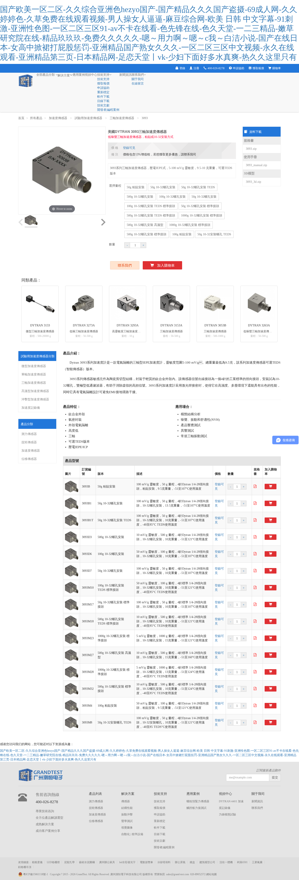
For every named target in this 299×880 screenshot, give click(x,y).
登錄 (182, 68)
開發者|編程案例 (108, 109)
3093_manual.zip (256, 165)
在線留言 (138, 83)
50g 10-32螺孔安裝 (162, 187)
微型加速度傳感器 (33, 366)
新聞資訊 (125, 74)
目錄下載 (103, 101)
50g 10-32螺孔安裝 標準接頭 (200, 206)
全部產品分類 (46, 74)
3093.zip (251, 148)
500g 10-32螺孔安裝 (140, 196)
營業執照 (159, 874)
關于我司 (138, 79)
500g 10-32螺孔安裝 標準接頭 (146, 234)
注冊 (196, 68)
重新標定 (103, 92)
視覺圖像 (127, 827)
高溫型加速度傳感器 (35, 391)
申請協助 (238, 68)
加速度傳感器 (58, 118)
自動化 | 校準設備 (132, 834)
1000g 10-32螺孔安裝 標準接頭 (201, 215)
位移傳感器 (29, 459)
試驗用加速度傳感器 (89, 118)
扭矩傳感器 (29, 442)
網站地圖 (211, 874)
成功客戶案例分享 (48, 830)
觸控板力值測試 (196, 808)
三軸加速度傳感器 (122, 118)
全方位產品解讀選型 (49, 817)
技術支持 (103, 74)
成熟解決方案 (45, 824)
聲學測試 (127, 821)
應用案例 (79, 74)
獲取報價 (258, 68)
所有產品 (36, 118)
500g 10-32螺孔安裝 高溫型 (145, 225)
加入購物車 (166, 265)
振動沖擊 (127, 814)
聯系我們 (138, 74)
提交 (275, 777)
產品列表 (95, 794)
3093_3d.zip (253, 181)
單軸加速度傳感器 (33, 374)
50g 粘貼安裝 (135, 187)
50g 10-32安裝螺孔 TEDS (214, 234)
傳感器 (125, 801)
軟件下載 (103, 96)
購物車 (276, 68)
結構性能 (127, 808)
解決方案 (64, 75)
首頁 (21, 118)
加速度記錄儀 (30, 407)
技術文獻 (103, 105)
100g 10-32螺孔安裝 (172, 196)
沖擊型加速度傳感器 (35, 399)
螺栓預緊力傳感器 (197, 801)
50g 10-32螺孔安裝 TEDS (198, 187)
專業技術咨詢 (45, 811)
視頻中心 (91, 74)
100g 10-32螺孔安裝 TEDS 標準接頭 (151, 206)
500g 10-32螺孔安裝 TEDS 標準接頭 (151, 215)
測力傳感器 (29, 434)
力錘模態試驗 (227, 814)
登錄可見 (129, 148)
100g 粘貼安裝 (182, 234)
